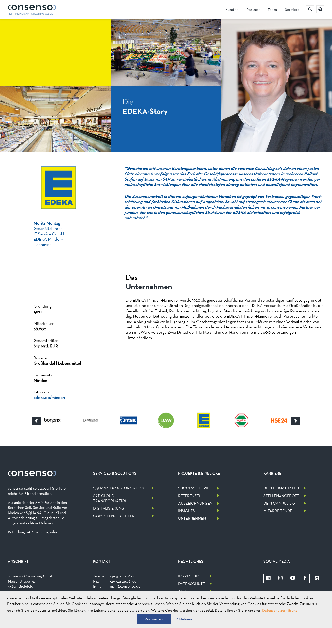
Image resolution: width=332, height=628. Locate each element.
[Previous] (36, 421)
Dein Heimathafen (281, 488)
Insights (186, 510)
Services (292, 9)
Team (272, 9)
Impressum (188, 576)
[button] (154, 619)
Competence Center (113, 515)
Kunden (232, 9)
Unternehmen (192, 518)
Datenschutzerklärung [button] (279, 610)
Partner (253, 9)
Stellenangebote (281, 495)
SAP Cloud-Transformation (110, 498)
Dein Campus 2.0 (279, 503)
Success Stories (194, 488)
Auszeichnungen (195, 503)
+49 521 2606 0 (122, 576)
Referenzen (189, 495)
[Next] (295, 421)
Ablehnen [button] (184, 619)
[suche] (310, 9)
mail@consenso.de (125, 586)
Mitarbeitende (277, 510)
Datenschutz (191, 583)
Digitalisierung (108, 508)
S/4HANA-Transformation (118, 488)
